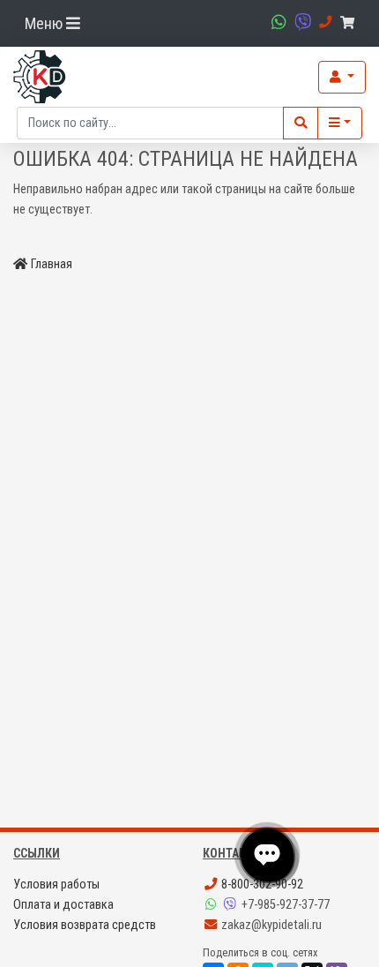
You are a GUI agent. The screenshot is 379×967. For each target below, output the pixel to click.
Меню (45, 23)
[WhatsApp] (212, 905)
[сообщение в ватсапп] (276, 22)
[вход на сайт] (342, 77)
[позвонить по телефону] (323, 22)
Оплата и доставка (63, 904)
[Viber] (232, 905)
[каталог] (339, 123)
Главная (51, 264)
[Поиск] (300, 123)
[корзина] (350, 23)
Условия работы (56, 884)
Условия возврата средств (84, 925)
